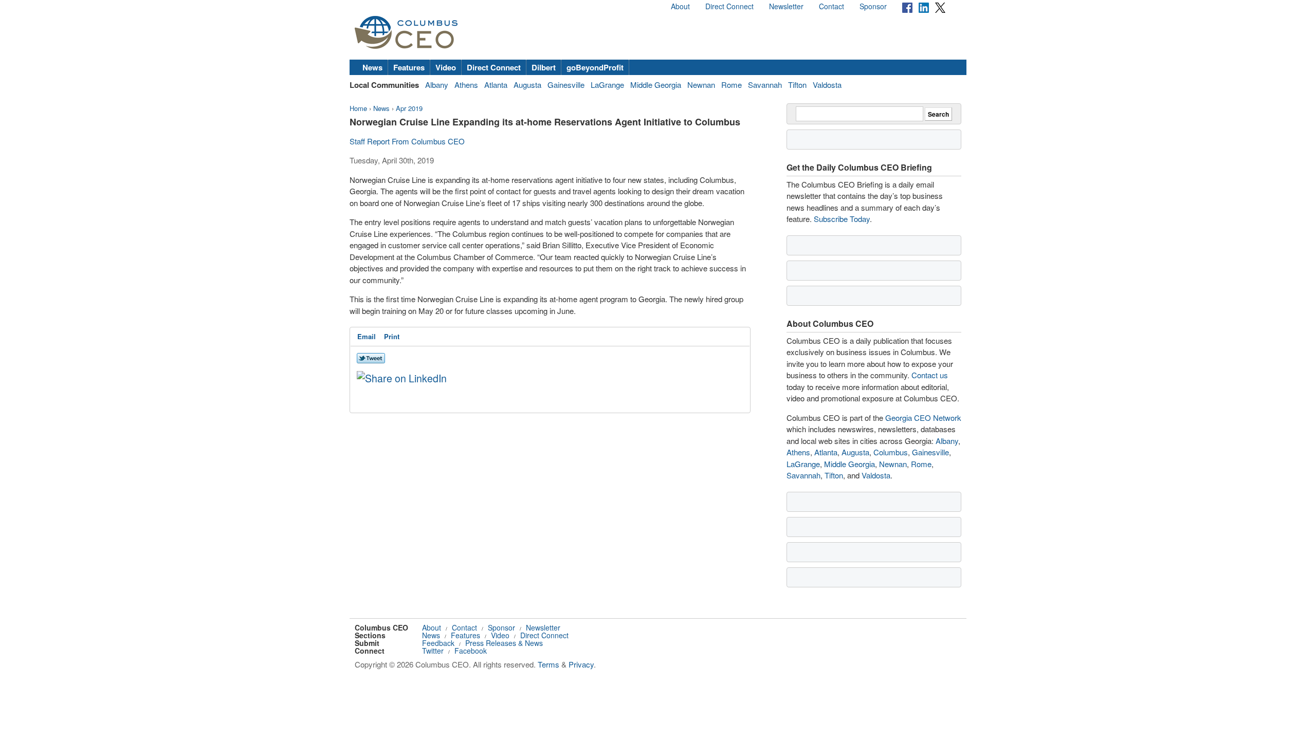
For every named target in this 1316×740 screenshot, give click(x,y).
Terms (548, 664)
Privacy (581, 664)
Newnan (701, 84)
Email (366, 336)
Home (358, 108)
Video (445, 67)
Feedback (438, 643)
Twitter (433, 650)
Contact (831, 6)
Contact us (929, 374)
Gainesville (565, 84)
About (680, 6)
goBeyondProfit (595, 67)
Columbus (890, 452)
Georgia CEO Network (923, 417)
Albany (436, 84)
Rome (731, 84)
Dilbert (544, 67)
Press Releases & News (504, 643)
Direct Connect (729, 6)
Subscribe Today (842, 218)
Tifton (797, 84)
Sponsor (873, 6)
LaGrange (607, 84)
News (372, 67)
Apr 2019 (409, 108)
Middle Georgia (655, 84)
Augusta (527, 84)
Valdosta (827, 84)
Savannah (765, 84)
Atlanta (495, 84)
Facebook (470, 650)
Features (409, 67)
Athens (466, 84)
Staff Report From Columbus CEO (407, 141)
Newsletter (786, 6)
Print (391, 336)
